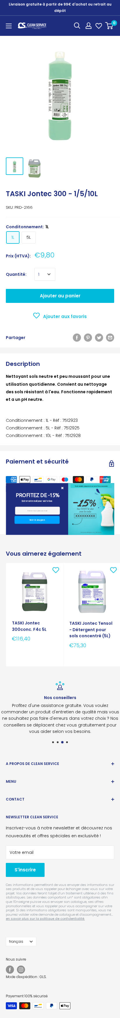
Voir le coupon (37, 520)
